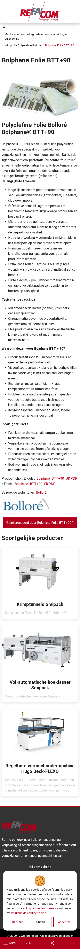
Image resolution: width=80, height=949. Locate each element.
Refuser (17, 922)
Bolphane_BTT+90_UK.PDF (57, 478)
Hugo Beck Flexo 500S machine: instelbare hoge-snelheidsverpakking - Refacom (40, 752)
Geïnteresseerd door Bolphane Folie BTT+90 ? (40, 523)
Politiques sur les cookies (39, 908)
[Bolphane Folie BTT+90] (40, 94)
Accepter (64, 922)
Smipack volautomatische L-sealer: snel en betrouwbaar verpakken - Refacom (40, 663)
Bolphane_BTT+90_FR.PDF (35, 484)
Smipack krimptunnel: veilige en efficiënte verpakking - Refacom (40, 583)
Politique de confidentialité (28, 913)
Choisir (40, 922)
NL (31, 943)
